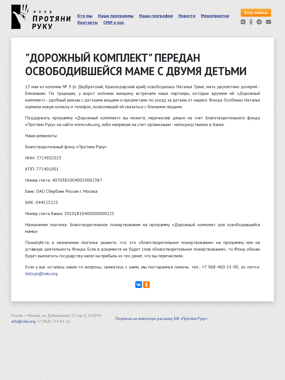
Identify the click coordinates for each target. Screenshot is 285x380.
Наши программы (116, 15)
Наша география (156, 15)
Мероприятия (215, 15)
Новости (186, 15)
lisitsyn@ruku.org (41, 273)
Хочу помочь (256, 12)
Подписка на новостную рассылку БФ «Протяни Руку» (161, 318)
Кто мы (84, 15)
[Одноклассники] (146, 284)
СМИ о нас (113, 22)
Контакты (87, 22)
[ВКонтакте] (138, 284)
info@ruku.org (23, 321)
